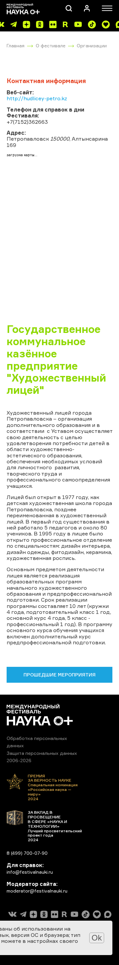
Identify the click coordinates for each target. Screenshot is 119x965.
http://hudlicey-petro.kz (37, 98)
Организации (92, 45)
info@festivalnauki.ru (30, 872)
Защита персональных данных (42, 753)
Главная (15, 45)
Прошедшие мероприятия (59, 674)
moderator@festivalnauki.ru (37, 891)
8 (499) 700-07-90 (27, 853)
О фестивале (50, 45)
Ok (97, 937)
